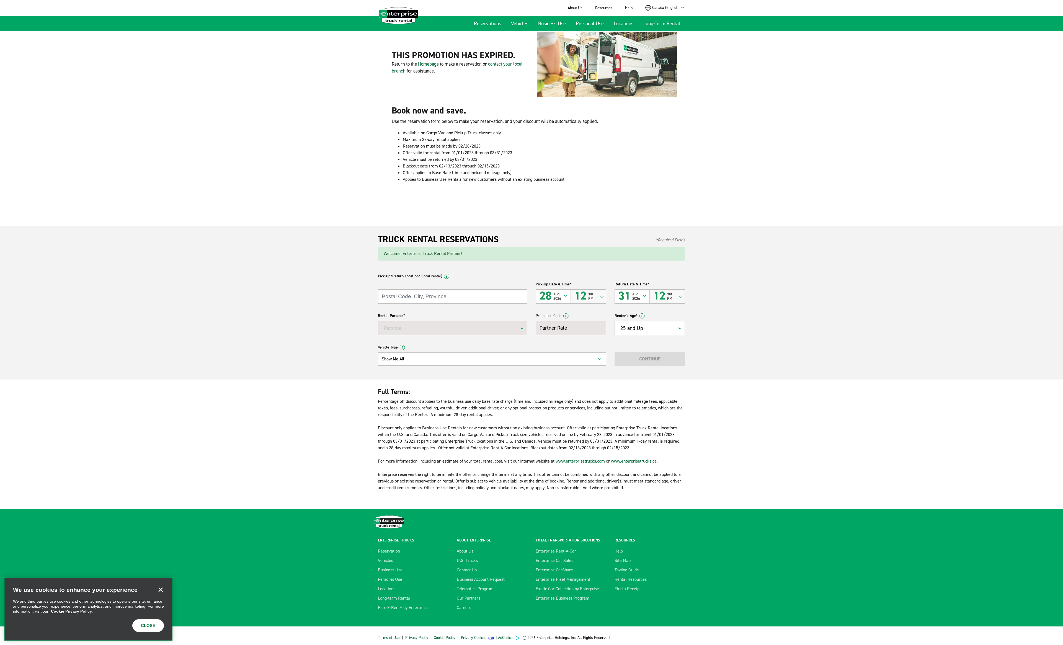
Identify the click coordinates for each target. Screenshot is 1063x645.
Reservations (487, 23)
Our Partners (468, 598)
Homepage (428, 64)
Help (629, 8)
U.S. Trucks (467, 560)
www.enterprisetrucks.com (580, 461)
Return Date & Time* (632, 284)
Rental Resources (631, 579)
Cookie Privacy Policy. (72, 611)
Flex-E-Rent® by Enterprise (403, 607)
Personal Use (590, 23)
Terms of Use (389, 637)
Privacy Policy (416, 637)
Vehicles (519, 23)
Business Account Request (481, 579)
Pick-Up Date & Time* (553, 284)
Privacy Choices (474, 637)
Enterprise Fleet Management (563, 579)
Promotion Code (548, 315)
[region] (88, 609)
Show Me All (393, 359)
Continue (649, 359)
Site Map (623, 560)
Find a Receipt (628, 589)
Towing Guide (627, 570)
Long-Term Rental (661, 23)
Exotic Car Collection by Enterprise (567, 589)
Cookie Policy (444, 637)
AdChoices (506, 637)
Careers (464, 607)
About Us (575, 8)
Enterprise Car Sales (554, 560)
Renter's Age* (626, 315)
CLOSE (148, 625)
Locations (623, 23)
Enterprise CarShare (554, 570)
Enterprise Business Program (562, 598)
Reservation (389, 551)
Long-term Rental (394, 598)
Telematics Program (475, 589)
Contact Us (467, 570)
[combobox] (668, 7)
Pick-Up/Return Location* (410, 276)
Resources (603, 8)
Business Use (552, 23)
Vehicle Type (388, 347)
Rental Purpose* (391, 315)
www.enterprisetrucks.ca (634, 461)
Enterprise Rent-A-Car (556, 551)
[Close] (160, 589)
